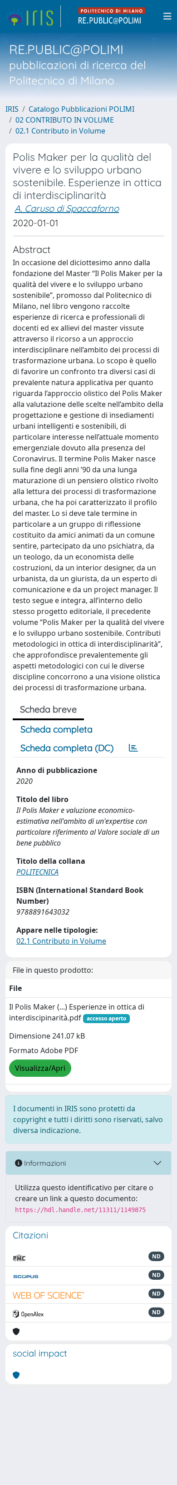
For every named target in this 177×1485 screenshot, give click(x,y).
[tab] (133, 747)
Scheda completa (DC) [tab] (66, 747)
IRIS (12, 109)
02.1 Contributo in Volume (60, 131)
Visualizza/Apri (40, 1068)
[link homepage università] (112, 16)
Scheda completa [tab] (56, 729)
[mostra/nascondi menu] (167, 16)
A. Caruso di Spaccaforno (67, 208)
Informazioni (44, 1163)
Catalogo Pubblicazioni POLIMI (81, 109)
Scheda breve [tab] (48, 709)
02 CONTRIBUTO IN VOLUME (64, 120)
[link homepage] (33, 16)
